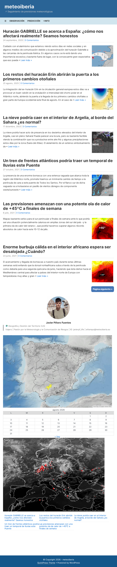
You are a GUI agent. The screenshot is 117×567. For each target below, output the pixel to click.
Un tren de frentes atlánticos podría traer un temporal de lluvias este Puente (58, 163)
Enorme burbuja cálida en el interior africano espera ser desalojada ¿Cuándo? (57, 249)
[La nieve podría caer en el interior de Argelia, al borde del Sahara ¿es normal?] (102, 153)
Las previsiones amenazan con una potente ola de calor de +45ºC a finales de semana (56, 206)
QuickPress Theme (46, 563)
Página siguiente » (102, 289)
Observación (16, 21)
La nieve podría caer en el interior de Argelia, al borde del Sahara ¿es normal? (58, 119)
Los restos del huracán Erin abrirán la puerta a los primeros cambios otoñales (51, 76)
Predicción (33, 21)
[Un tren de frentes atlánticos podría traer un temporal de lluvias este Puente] (102, 196)
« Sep (57, 436)
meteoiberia (19, 7)
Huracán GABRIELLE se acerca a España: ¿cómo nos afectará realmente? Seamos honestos (53, 33)
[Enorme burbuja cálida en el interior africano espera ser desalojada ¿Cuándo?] (102, 282)
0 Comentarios (32, 40)
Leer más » (26, 60)
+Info (46, 21)
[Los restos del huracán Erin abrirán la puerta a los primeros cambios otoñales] (102, 109)
